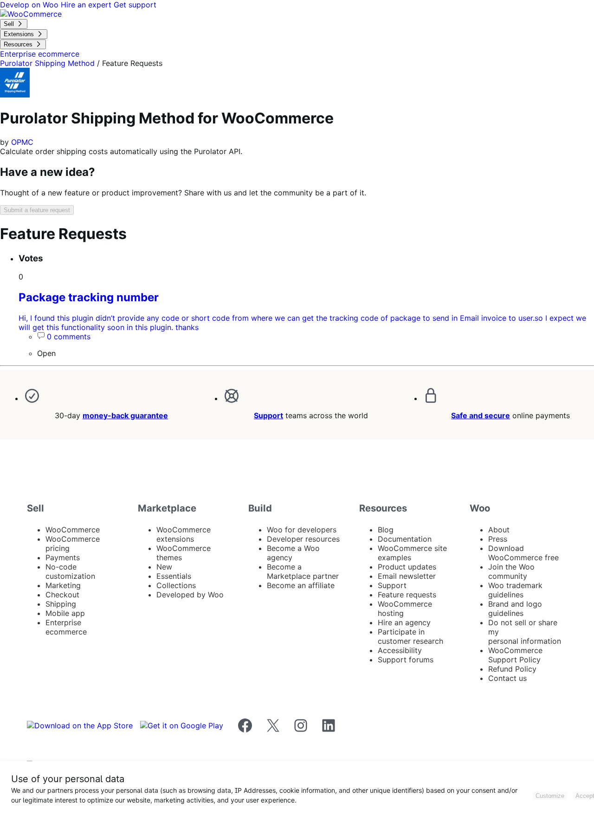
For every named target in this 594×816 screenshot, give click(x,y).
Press (497, 539)
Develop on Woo (30, 4)
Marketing (63, 585)
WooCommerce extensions (183, 534)
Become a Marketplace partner (303, 571)
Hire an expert (87, 4)
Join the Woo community (511, 571)
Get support (135, 4)
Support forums (405, 659)
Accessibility (400, 650)
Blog (386, 529)
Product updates (407, 566)
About (499, 529)
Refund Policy (512, 669)
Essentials (173, 576)
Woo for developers (301, 529)
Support (268, 415)
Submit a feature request (37, 210)
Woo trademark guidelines (515, 590)
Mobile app (65, 613)
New (164, 566)
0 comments (68, 336)
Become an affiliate (301, 585)
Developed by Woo (190, 594)
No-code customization (70, 571)
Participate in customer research (410, 636)
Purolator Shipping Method (47, 63)
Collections (176, 585)
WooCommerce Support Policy (515, 655)
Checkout (62, 594)
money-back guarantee (125, 415)
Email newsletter (407, 576)
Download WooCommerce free (523, 553)
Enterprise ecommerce (66, 627)
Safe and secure (480, 415)
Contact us (507, 678)
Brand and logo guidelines (515, 608)
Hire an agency (404, 622)
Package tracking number (89, 297)
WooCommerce (72, 529)
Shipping (60, 604)
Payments (62, 557)
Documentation (405, 539)
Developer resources (303, 539)
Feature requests (407, 594)
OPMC (22, 142)
